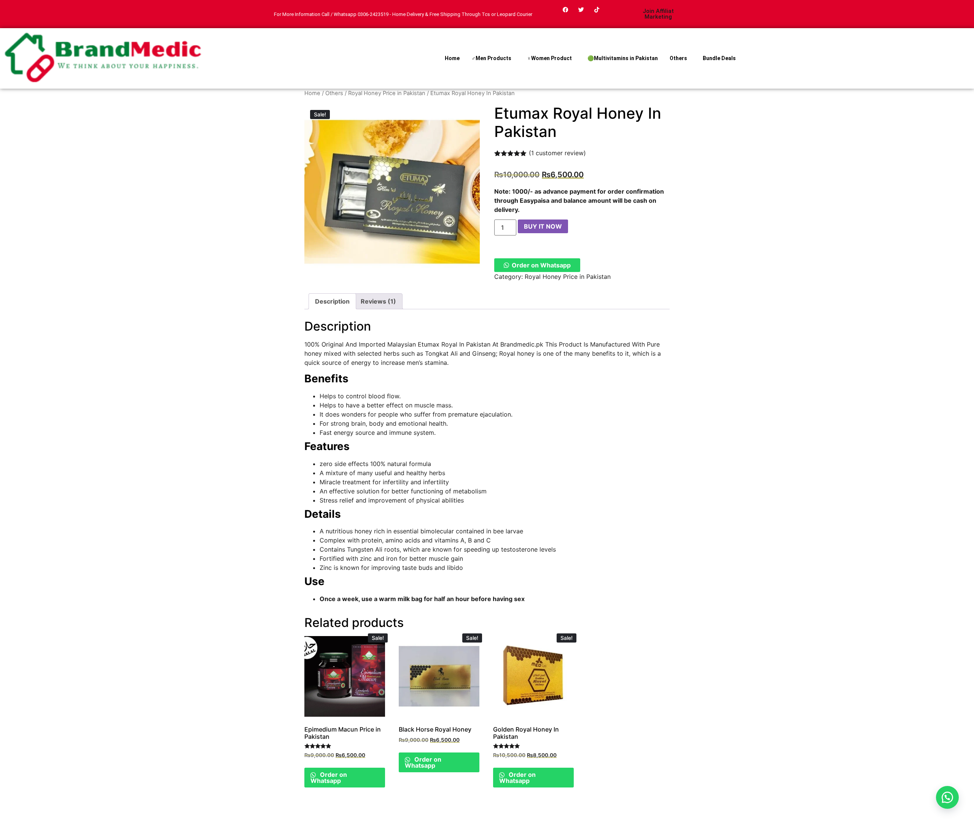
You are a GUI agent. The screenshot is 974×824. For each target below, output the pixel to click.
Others (678, 58)
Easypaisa (534, 200)
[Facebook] (565, 9)
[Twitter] (581, 9)
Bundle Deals (719, 58)
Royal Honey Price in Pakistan (386, 93)
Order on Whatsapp (541, 265)
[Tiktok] (597, 9)
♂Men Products (491, 58)
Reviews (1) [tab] (378, 301)
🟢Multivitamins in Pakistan (622, 58)
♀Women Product (549, 58)
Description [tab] (332, 301)
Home (452, 58)
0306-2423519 (373, 14)
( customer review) (557, 153)
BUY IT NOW (543, 226)
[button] (537, 265)
